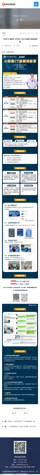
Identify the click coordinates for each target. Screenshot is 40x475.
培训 (37, 33)
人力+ (32, 33)
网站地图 (24, 474)
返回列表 (35, 46)
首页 (28, 33)
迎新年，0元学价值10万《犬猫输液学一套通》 (19, 421)
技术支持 (18, 474)
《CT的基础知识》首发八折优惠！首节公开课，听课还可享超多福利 (19, 426)
